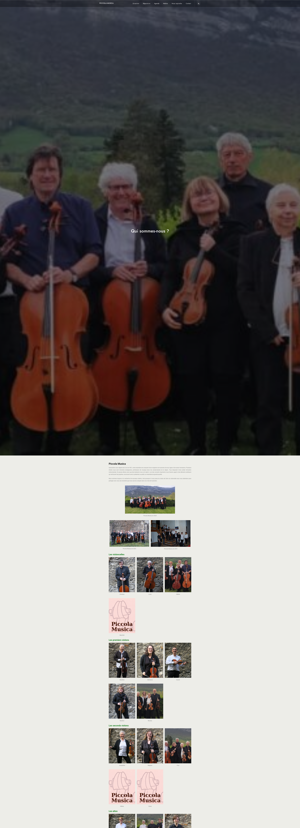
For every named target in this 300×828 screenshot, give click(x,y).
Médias (165, 4)
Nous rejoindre (177, 4)
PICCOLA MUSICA (106, 3)
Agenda (156, 4)
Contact (188, 4)
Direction (136, 4)
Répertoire (146, 4)
